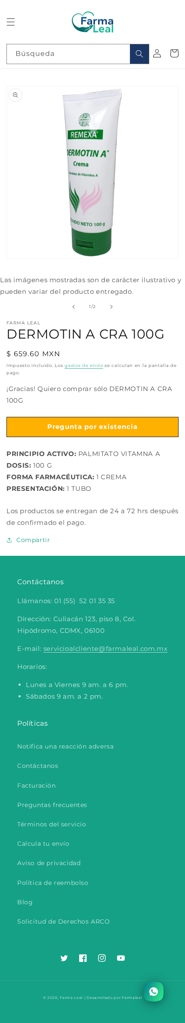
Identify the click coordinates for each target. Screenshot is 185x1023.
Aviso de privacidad (48, 863)
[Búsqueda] (139, 54)
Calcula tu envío (43, 843)
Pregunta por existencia (92, 426)
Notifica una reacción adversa (65, 746)
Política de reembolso (53, 883)
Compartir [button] (33, 540)
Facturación (36, 785)
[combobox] (78, 54)
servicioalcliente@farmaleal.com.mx (105, 648)
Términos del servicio (51, 824)
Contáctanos (38, 766)
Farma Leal (71, 997)
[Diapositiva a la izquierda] (73, 306)
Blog (25, 902)
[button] (10, 21)
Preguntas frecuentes (52, 805)
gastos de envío (84, 365)
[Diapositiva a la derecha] (111, 306)
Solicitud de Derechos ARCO (63, 921)
